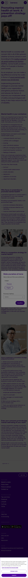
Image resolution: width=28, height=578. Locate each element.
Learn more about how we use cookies (10, 567)
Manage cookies (14, 571)
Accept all (14, 575)
